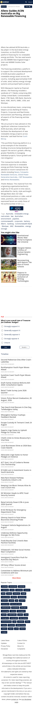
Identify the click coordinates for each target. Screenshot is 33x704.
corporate (19, 221)
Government (13, 586)
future (28, 621)
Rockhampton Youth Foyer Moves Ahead (15, 368)
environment (6, 219)
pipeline (15, 219)
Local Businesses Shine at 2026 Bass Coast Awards (16, 446)
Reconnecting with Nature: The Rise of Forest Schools (24, 263)
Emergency (5, 618)
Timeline (4, 354)
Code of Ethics (22, 640)
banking (10, 224)
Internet (23, 628)
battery (27, 221)
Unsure (7, 343)
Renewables (19, 226)
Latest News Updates (5, 641)
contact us (14, 699)
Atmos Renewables (11, 179)
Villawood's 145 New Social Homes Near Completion (15, 551)
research (27, 590)
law (12, 216)
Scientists (21, 621)
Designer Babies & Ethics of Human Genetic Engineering (24, 251)
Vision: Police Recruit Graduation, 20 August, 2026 (16, 399)
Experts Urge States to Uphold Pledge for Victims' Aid (14, 431)
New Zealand (23, 618)
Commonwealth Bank (23, 224)
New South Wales (16, 604)
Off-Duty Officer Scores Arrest (13, 565)
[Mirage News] (4, 2)
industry (13, 611)
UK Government (6, 621)
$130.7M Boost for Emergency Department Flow (13, 511)
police (12, 590)
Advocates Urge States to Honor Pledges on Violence (14, 456)
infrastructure (6, 607)
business (4, 600)
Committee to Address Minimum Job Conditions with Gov (16, 571)
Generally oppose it (12, 334)
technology (5, 611)
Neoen (16, 172)
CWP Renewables (25, 177)
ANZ (11, 226)
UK (17, 600)
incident (4, 632)
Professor (16, 593)
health (23, 593)
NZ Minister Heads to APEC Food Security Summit (14, 494)
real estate (5, 216)
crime (26, 614)
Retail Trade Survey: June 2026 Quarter (13, 391)
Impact (11, 628)
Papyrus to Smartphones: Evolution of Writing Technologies (23, 276)
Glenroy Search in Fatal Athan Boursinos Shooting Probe (13, 518)
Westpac (5, 226)
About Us (20, 646)
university (22, 586)
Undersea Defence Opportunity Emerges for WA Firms (14, 534)
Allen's (3, 224)
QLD (14, 621)
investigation (21, 611)
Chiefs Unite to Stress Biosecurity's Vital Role (16, 439)
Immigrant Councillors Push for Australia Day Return (14, 558)
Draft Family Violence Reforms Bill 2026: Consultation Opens (15, 384)
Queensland (22, 597)
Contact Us (21, 643)
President (11, 625)
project (20, 614)
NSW (3, 593)
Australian (19, 216)
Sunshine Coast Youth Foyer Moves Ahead (16, 376)
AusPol (4, 614)
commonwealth (7, 221)
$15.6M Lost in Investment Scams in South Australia (16, 471)
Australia (9, 214)
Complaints (21, 649)
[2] (23, 682)
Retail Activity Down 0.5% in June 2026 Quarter (15, 503)
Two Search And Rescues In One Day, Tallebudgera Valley (16, 408)
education (24, 607)
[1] (22, 682)
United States (12, 614)
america (4, 628)
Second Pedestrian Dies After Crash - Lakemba (16, 361)
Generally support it (12, 330)
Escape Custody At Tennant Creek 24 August (16, 423)
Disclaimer (4, 649)
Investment (15, 607)
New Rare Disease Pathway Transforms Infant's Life (12, 479)
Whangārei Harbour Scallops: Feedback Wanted (13, 416)
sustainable (14, 618)
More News (16, 578)
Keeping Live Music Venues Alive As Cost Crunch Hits (16, 486)
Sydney (4, 625)
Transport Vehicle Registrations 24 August (15, 526)
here (22, 204)
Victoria (9, 593)
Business (3, 6)
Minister (14, 597)
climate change (21, 625)
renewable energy (21, 214)
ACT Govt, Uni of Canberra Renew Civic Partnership (15, 463)
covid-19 (22, 600)
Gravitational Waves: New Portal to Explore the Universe (24, 238)
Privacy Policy (5, 646)
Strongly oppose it (11, 338)
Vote (5, 347)
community (5, 590)
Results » (24, 347)
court (16, 628)
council (12, 600)
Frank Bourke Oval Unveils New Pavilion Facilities (14, 541)
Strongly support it (12, 326)
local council (5, 604)
